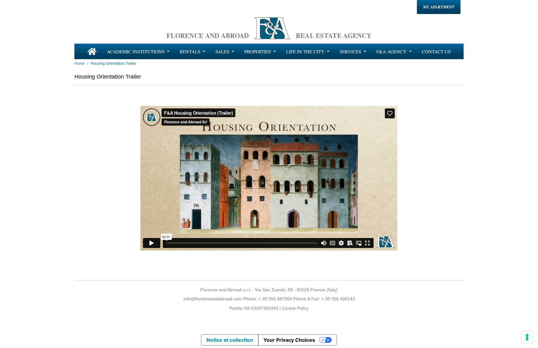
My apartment (438, 7)
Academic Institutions (136, 51)
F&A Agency (392, 51)
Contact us (436, 51)
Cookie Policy (295, 308)
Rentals (190, 51)
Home (79, 63)
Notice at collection (229, 340)
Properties (258, 51)
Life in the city (306, 51)
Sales (222, 51)
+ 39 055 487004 (275, 298)
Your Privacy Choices (289, 340)
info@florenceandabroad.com (212, 298)
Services (351, 51)
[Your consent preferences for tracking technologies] (527, 337)
